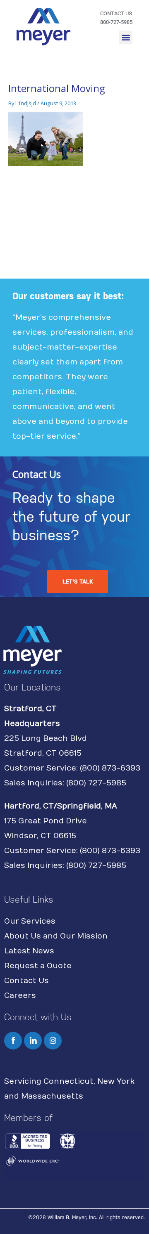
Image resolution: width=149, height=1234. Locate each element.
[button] (125, 37)
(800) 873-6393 (110, 768)
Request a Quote (38, 966)
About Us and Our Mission (56, 936)
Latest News (29, 951)
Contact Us (26, 980)
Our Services (29, 921)
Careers (20, 995)
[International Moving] (45, 138)
